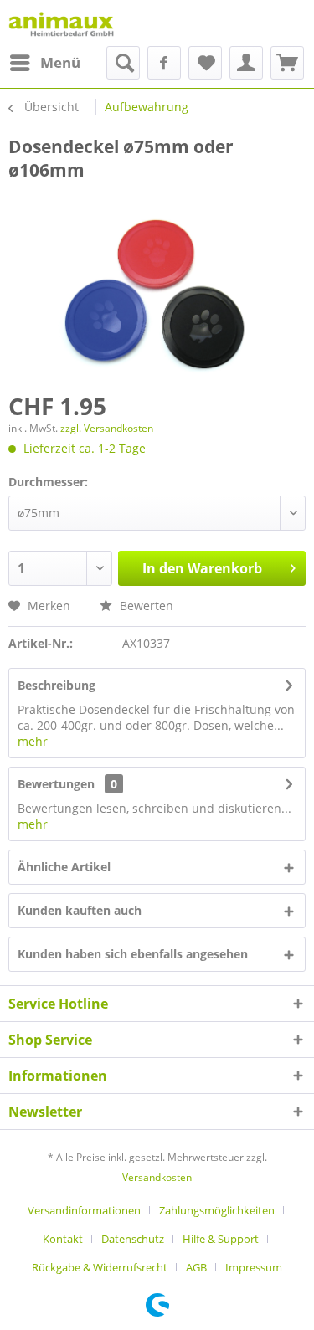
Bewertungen (56, 784)
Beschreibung (56, 685)
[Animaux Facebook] (164, 63)
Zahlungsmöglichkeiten (217, 1210)
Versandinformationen (84, 1210)
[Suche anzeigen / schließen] (123, 63)
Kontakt (63, 1238)
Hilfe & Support (221, 1238)
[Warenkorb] (287, 63)
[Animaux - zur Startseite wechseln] (61, 23)
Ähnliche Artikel (64, 867)
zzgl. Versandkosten (106, 428)
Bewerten (144, 606)
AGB (196, 1267)
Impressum (253, 1267)
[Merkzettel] (205, 63)
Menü (60, 62)
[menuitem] (44, 63)
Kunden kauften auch (80, 910)
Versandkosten (157, 1177)
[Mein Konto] (246, 63)
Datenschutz (132, 1238)
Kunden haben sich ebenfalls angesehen (133, 954)
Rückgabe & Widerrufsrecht (99, 1267)
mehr (33, 741)
